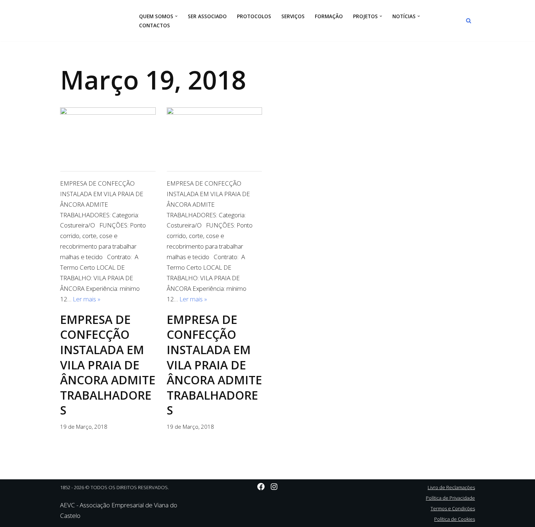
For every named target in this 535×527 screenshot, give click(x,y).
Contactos (154, 25)
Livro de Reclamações (451, 487)
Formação (329, 16)
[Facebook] (261, 486)
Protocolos (254, 16)
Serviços (293, 16)
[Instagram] (274, 486)
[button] (176, 16)
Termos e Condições (453, 508)
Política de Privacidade (450, 498)
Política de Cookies (454, 519)
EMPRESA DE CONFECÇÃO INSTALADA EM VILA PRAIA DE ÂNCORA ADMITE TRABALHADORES (107, 365)
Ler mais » (86, 299)
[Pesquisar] (468, 20)
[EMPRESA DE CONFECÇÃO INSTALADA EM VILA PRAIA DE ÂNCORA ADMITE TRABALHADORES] (108, 139)
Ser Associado (207, 16)
